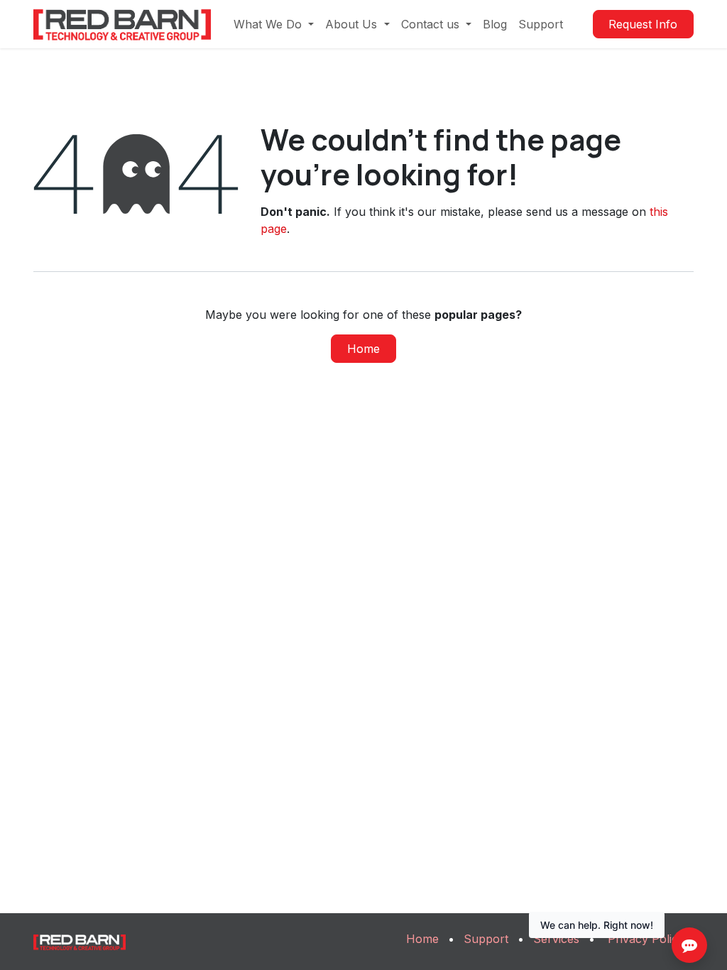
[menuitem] (273, 24)
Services (556, 939)
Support (486, 939)
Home (363, 349)
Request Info (642, 24)
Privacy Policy (646, 939)
